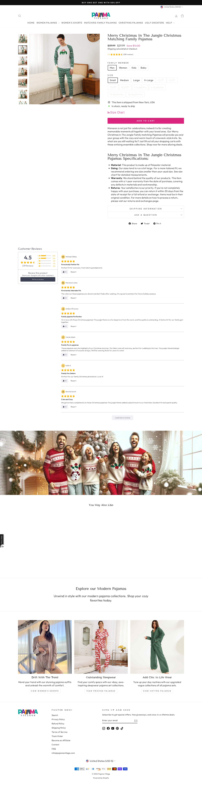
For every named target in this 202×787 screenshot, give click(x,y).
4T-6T (172, 80)
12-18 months (117, 94)
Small (113, 80)
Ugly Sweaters (154, 22)
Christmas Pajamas (131, 22)
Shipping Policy (59, 728)
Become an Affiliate (61, 740)
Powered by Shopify (101, 778)
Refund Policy (58, 723)
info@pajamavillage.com (63, 753)
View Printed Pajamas (101, 691)
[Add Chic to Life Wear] (157, 647)
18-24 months (135, 94)
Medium (124, 80)
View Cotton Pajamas (157, 691)
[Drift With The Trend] (45, 647)
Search (55, 715)
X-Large (148, 80)
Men (112, 67)
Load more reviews (122, 418)
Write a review (38, 279)
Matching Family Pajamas (100, 22)
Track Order (57, 736)
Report (73, 272)
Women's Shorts (71, 22)
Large (136, 80)
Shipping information (146, 209)
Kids (134, 67)
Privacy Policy (58, 719)
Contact (55, 744)
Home (30, 22)
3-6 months (140, 87)
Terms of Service (59, 732)
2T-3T (161, 80)
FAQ (54, 749)
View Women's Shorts (45, 691)
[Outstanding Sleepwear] (101, 647)
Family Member (118, 63)
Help (169, 22)
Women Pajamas (47, 22)
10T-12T (125, 87)
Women (123, 67)
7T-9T (113, 87)
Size (110, 75)
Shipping (112, 49)
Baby (143, 67)
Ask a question (145, 215)
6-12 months (157, 87)
